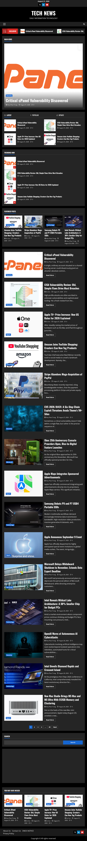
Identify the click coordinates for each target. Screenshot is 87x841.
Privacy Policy (8, 833)
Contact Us (16, 831)
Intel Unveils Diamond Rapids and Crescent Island (23, 676)
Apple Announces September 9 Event (23, 545)
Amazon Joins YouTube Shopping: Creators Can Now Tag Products (50, 139)
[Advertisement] (43, 766)
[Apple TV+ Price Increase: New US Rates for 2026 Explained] (54, 801)
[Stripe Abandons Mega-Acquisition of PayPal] (33, 222)
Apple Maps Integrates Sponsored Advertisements (23, 484)
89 (50, 727)
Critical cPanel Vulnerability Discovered (39, 31)
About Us (7, 831)
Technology (10, 225)
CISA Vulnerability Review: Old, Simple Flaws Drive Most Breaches (50, 125)
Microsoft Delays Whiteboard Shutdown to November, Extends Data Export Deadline (23, 577)
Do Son (8, 238)
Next (55, 727)
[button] (4, 24)
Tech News (44, 13)
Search (7, 736)
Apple (8, 335)
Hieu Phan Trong (12, 105)
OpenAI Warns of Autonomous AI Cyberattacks (23, 645)
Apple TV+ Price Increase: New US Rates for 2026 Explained (10, 139)
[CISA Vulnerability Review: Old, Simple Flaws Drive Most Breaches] (33, 801)
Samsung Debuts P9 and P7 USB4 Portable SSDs (53, 233)
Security (9, 95)
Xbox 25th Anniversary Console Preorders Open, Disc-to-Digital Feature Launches (23, 452)
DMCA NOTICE (28, 831)
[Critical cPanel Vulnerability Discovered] (43, 75)
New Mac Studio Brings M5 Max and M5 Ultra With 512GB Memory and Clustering (23, 708)
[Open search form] (84, 24)
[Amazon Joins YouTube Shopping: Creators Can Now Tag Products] (13, 222)
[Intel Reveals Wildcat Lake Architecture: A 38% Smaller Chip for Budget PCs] (74, 222)
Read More (51, 275)
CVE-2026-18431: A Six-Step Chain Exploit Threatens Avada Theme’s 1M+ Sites (23, 418)
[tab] (17, 115)
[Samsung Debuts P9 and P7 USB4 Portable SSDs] (54, 222)
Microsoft (9, 462)
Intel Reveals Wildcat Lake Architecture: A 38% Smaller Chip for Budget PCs (73, 234)
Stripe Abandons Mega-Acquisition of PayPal (33, 231)
